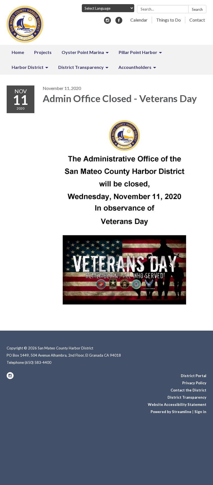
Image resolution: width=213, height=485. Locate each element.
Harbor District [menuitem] (28, 67)
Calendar (139, 19)
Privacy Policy (194, 383)
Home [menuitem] (18, 52)
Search (197, 9)
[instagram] (107, 22)
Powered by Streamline (171, 411)
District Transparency (187, 397)
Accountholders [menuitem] (134, 67)
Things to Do (168, 19)
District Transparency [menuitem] (81, 67)
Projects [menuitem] (43, 52)
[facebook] (118, 22)
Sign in (200, 411)
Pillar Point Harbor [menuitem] (138, 52)
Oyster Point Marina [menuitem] (83, 52)
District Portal (193, 376)
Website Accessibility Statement (177, 404)
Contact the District (188, 390)
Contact (197, 19)
